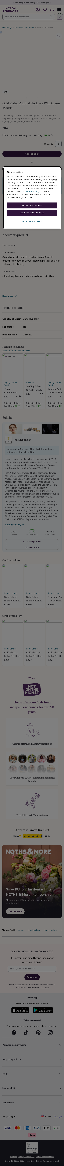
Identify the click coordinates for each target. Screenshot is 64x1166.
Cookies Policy (32, 191)
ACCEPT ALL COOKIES (32, 205)
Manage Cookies (32, 221)
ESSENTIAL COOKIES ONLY (32, 213)
